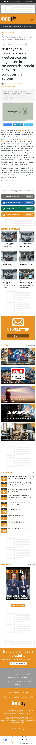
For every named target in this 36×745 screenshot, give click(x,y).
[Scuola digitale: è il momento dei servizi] (18, 432)
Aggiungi (28, 202)
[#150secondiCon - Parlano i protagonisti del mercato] (18, 413)
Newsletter (28, 26)
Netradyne (20, 130)
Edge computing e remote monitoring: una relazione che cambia (26, 244)
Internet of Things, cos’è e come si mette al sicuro (26, 264)
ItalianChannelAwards (24, 681)
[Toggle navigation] (32, 19)
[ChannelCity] (8, 18)
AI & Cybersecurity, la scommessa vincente (16, 364)
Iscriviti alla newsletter (18, 663)
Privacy (21, 729)
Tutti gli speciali (29, 345)
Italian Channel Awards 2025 (12, 26)
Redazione (6, 697)
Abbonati (28, 214)
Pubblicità (24, 697)
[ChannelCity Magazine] (18, 583)
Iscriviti (29, 196)
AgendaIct (18, 684)
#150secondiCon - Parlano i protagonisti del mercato (17, 419)
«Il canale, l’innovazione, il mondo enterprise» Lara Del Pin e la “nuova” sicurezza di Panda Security (26, 284)
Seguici (29, 208)
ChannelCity (18, 2)
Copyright (16, 697)
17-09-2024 (19, 83)
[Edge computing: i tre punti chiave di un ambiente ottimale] (9, 256)
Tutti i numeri (30, 564)
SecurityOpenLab (13, 677)
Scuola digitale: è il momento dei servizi (15, 439)
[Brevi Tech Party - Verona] (18, 375)
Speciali (16, 692)
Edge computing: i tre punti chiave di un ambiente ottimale (8, 264)
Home (5, 33)
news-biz (12, 33)
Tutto (33, 473)
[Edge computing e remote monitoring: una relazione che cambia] (27, 236)
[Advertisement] (18, 642)
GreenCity (25, 677)
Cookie (14, 729)
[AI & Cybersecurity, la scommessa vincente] (18, 356)
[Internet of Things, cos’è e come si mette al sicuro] (27, 256)
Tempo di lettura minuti (8, 86)
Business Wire (8, 83)
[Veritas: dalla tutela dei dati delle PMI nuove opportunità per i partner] (9, 236)
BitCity (8, 674)
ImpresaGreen (9, 681)
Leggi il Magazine (18, 605)
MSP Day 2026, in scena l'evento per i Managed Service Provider (15, 400)
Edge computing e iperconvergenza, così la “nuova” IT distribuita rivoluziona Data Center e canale (9, 284)
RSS (31, 697)
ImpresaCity (29, 2)
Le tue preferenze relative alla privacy (20, 740)
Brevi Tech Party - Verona (11, 382)
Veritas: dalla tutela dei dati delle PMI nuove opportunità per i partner (9, 245)
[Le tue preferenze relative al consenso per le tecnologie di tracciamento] (27, 743)
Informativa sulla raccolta (10, 743)
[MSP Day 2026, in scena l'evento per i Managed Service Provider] (18, 394)
